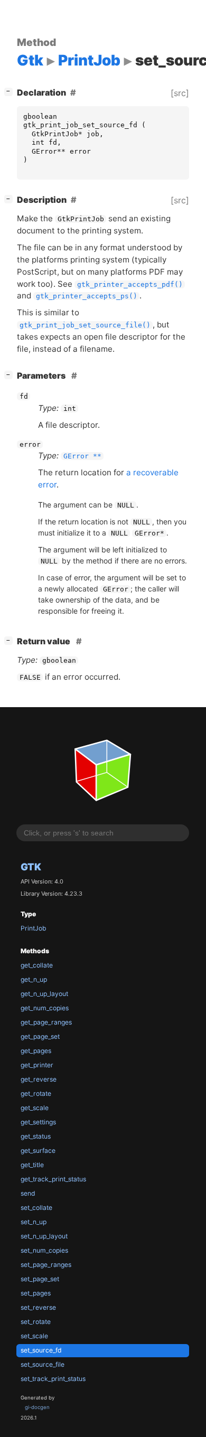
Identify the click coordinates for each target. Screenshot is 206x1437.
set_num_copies (44, 1250)
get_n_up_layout (44, 994)
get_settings (38, 1122)
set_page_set (40, 1279)
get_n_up (34, 979)
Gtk (31, 866)
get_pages (36, 1051)
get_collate (37, 965)
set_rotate (36, 1322)
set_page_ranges (46, 1265)
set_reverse (38, 1307)
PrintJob (33, 928)
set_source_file (42, 1364)
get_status (36, 1136)
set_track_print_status (53, 1379)
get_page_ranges (46, 1022)
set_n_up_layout (44, 1236)
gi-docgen (37, 1407)
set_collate (36, 1207)
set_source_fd (41, 1350)
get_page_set (40, 1036)
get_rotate (36, 1093)
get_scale (35, 1108)
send (28, 1193)
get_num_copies (45, 1008)
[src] (180, 93)
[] (10, 91)
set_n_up (33, 1222)
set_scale (34, 1336)
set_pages (36, 1293)
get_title (32, 1165)
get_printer (37, 1065)
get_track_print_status (53, 1179)
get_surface (38, 1150)
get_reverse (39, 1079)
